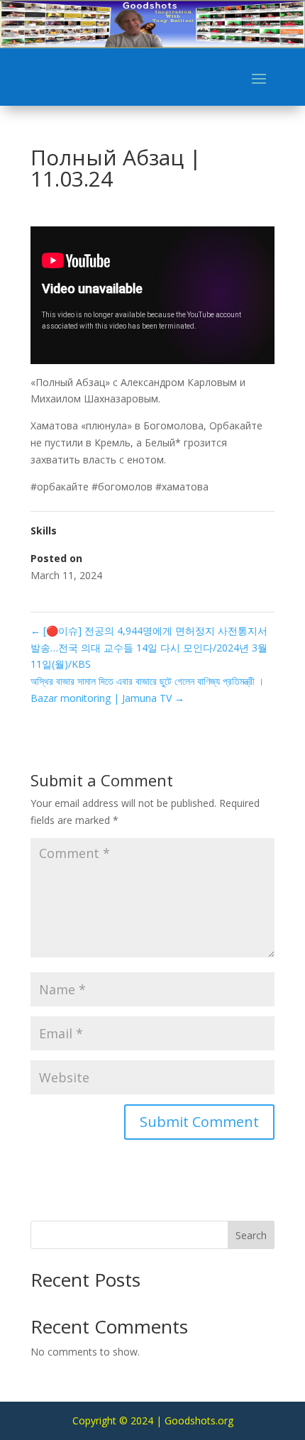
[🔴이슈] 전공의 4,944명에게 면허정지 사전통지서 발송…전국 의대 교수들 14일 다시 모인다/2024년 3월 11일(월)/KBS (148, 647)
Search (251, 1235)
